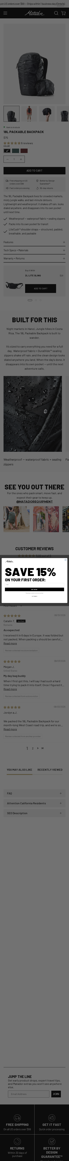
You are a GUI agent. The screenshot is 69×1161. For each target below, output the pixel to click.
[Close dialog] (66, 560)
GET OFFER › (34, 589)
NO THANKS (34, 596)
